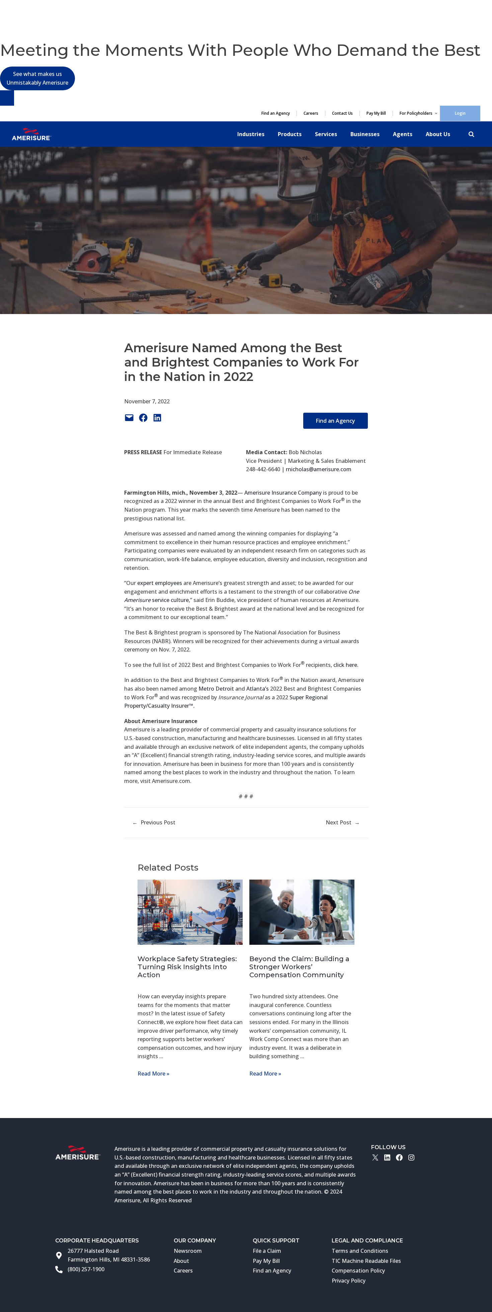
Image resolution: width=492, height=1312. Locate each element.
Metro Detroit (216, 688)
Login (460, 113)
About (181, 1261)
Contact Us (342, 113)
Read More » (153, 1073)
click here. (345, 665)
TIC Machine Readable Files (366, 1261)
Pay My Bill (376, 113)
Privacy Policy (348, 1280)
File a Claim (267, 1250)
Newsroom (188, 1250)
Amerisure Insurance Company (283, 492)
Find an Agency (275, 113)
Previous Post (158, 822)
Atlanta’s (257, 688)
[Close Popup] (7, 98)
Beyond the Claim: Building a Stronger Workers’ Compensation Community (299, 967)
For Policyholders (416, 113)
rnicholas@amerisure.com (318, 469)
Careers (311, 113)
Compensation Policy (358, 1270)
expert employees (159, 583)
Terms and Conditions (360, 1250)
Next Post (338, 822)
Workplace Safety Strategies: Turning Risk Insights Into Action (187, 967)
